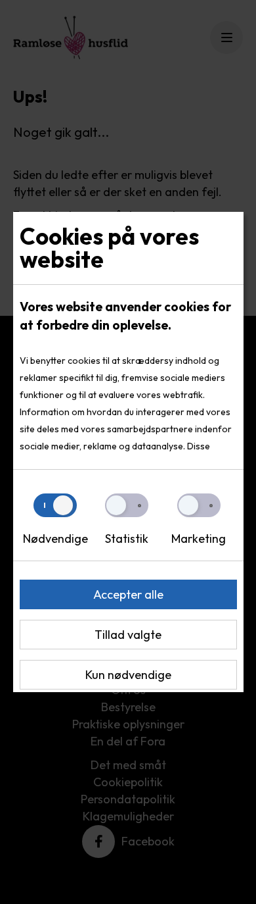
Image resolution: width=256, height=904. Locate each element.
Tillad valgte (128, 634)
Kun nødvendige (128, 674)
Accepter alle (128, 594)
